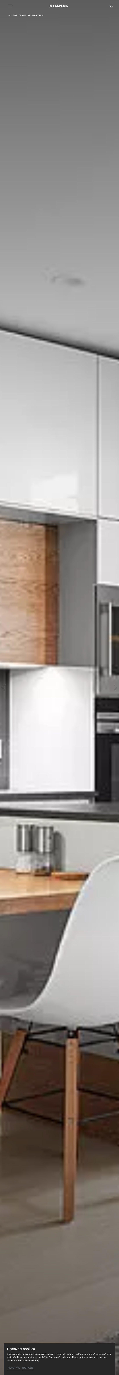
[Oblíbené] (111, 6)
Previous (3, 687)
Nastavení (27, 1368)
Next (115, 687)
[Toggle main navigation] (10, 6)
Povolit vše (13, 1368)
